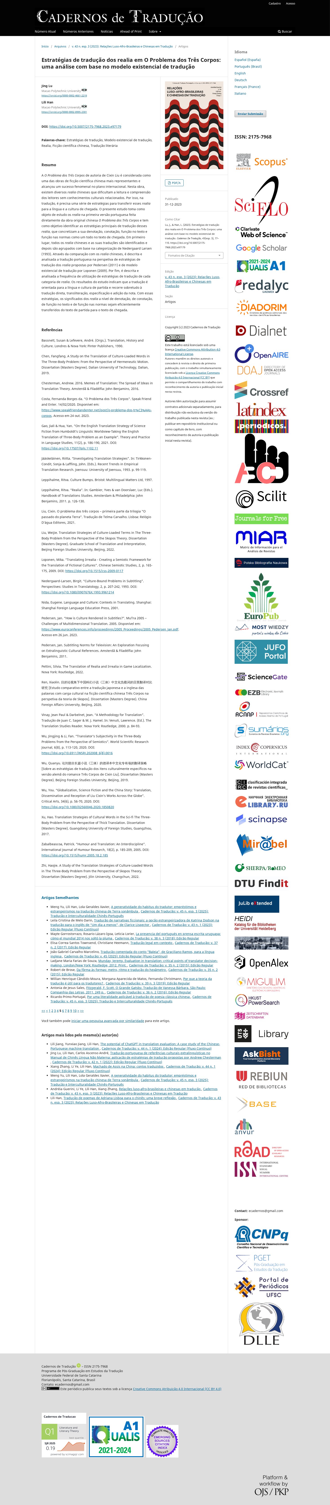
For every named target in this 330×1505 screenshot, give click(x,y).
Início (45, 46)
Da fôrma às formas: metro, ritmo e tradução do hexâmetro (122, 970)
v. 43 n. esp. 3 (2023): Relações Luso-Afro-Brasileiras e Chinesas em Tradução (122, 46)
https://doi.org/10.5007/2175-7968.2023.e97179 (85, 126)
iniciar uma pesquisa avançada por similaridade (107, 1021)
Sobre (153, 31)
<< (43, 1011)
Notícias (107, 31)
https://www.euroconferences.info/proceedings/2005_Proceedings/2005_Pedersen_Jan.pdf (110, 629)
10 (75, 1011)
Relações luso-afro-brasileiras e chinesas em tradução (160, 1089)
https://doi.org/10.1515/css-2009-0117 (94, 571)
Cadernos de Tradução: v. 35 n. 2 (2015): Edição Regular (171, 965)
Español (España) (248, 60)
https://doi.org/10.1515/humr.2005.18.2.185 (75, 855)
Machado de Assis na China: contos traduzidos (128, 1066)
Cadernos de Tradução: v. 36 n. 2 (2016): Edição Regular (149, 992)
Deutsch (241, 80)
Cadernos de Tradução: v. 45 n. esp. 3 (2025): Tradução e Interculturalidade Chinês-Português (131, 999)
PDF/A (175, 183)
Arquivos (60, 46)
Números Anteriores (78, 31)
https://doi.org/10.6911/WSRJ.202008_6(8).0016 (77, 753)
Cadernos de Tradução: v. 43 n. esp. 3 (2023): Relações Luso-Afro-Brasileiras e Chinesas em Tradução (134, 1091)
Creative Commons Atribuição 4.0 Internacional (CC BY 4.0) (177, 1389)
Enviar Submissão (250, 114)
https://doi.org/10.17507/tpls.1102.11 (70, 448)
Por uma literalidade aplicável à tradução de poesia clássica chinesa (139, 997)
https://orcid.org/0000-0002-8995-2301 (64, 112)
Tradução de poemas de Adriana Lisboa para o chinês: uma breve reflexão (120, 1098)
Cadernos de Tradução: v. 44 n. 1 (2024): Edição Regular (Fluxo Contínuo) (156, 1048)
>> (82, 1011)
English (240, 73)
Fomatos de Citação (181, 255)
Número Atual (45, 31)
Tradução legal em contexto (151, 943)
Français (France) (247, 87)
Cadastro (275, 3)
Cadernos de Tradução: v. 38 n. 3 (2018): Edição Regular (157, 938)
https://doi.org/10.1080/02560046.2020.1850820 (78, 807)
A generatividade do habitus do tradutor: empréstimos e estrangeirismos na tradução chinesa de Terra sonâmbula (123, 909)
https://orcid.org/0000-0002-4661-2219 (64, 95)
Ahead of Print (131, 31)
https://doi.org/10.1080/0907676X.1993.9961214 (78, 592)
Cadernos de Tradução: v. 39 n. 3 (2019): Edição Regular (148, 983)
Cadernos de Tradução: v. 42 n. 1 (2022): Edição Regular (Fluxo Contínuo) (107, 1062)
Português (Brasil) (248, 66)
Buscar (286, 31)
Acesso (290, 3)
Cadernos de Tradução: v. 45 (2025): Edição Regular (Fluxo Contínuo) (115, 956)
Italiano (240, 93)
